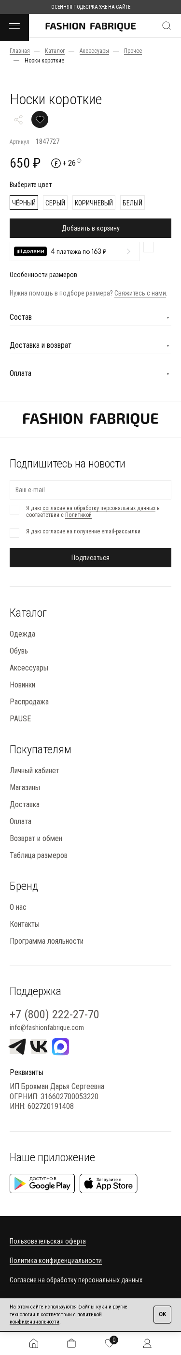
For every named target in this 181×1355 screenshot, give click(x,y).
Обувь (19, 650)
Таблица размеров (39, 855)
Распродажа (29, 701)
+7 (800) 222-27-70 (54, 1014)
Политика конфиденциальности (56, 1260)
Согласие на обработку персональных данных (76, 1280)
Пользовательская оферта (48, 1241)
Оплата (20, 821)
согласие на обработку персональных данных (98, 508)
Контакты (25, 924)
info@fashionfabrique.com (47, 1027)
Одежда (22, 634)
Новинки (22, 684)
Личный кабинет (34, 770)
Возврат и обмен (36, 838)
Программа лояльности (47, 941)
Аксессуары (29, 667)
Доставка (25, 804)
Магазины (25, 787)
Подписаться (90, 557)
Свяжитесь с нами (140, 293)
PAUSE (20, 718)
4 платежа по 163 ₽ (79, 252)
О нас (18, 907)
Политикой (78, 515)
